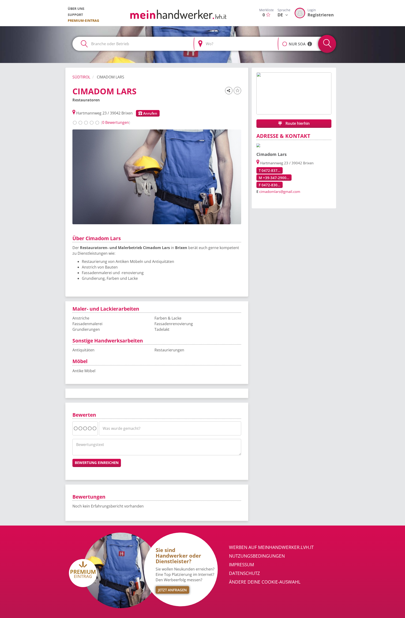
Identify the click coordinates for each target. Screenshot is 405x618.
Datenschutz (244, 573)
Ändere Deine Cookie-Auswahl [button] (264, 582)
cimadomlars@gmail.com (279, 191)
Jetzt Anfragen (172, 590)
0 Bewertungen (115, 122)
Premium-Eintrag (83, 20)
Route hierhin (297, 123)
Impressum (241, 565)
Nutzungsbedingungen (257, 556)
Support (75, 14)
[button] (284, 41)
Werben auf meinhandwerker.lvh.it (271, 547)
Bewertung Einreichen (97, 462)
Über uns (76, 8)
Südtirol (81, 77)
